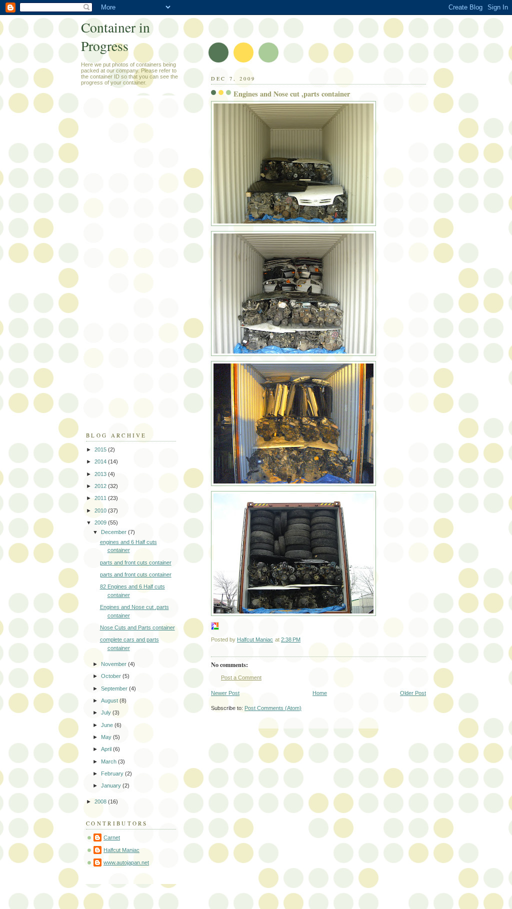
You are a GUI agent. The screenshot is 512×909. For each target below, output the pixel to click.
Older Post (413, 693)
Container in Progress (115, 36)
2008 (101, 801)
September (115, 689)
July (106, 713)
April (107, 749)
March (109, 761)
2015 (101, 449)
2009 (101, 523)
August (110, 701)
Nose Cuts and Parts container (137, 627)
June (107, 725)
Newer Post (225, 693)
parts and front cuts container (136, 563)
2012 (101, 486)
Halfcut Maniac (122, 850)
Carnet (112, 837)
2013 (101, 474)
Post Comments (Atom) (273, 708)
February (113, 773)
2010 (101, 511)
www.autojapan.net (126, 863)
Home (319, 693)
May (107, 737)
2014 (101, 461)
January (111, 785)
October (111, 676)
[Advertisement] (126, 268)
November (114, 664)
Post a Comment (241, 677)
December (114, 532)
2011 (101, 498)
